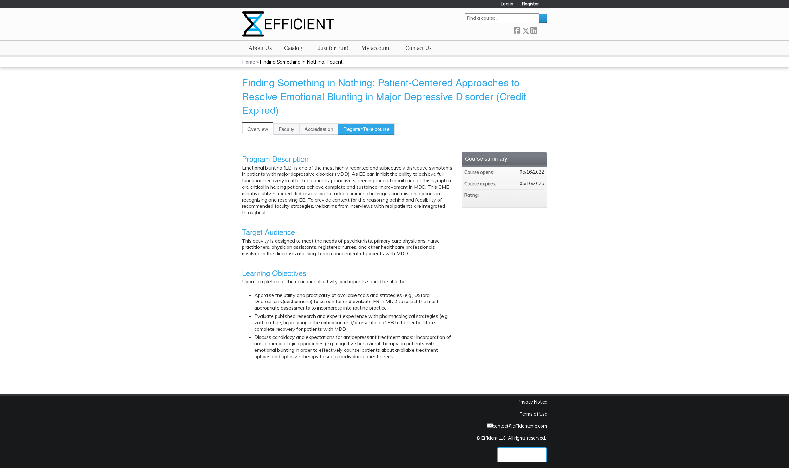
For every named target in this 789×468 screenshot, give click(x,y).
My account (375, 48)
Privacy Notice (532, 402)
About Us (260, 48)
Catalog (293, 48)
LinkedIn (533, 29)
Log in (507, 4)
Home (248, 62)
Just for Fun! (333, 48)
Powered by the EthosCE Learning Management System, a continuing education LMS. (522, 454)
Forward (542, 29)
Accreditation (319, 129)
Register (530, 4)
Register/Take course (366, 129)
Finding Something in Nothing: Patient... (302, 62)
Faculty (286, 129)
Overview (257, 129)
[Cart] (545, 6)
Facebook (517, 29)
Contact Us (418, 48)
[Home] (288, 24)
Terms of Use (533, 414)
